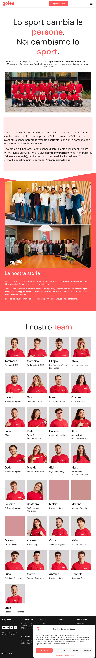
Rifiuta (62, 650)
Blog (60, 623)
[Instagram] (7, 627)
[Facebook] (4, 627)
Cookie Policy (58, 655)
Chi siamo (43, 623)
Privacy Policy (69, 655)
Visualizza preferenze (82, 650)
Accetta (44, 650)
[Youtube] (15, 627)
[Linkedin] (11, 627)
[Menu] (91, 3)
